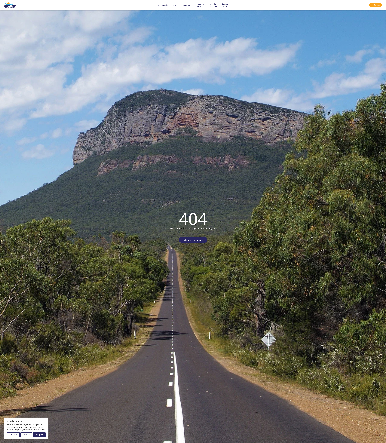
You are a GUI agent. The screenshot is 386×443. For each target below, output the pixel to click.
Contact (377, 5)
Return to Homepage (193, 240)
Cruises (175, 5)
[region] (26, 428)
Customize (13, 435)
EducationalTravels (201, 5)
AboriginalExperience (213, 5)
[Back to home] (10, 5)
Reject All (26, 435)
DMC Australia (163, 5)
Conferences (187, 5)
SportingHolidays (225, 5)
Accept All (39, 435)
